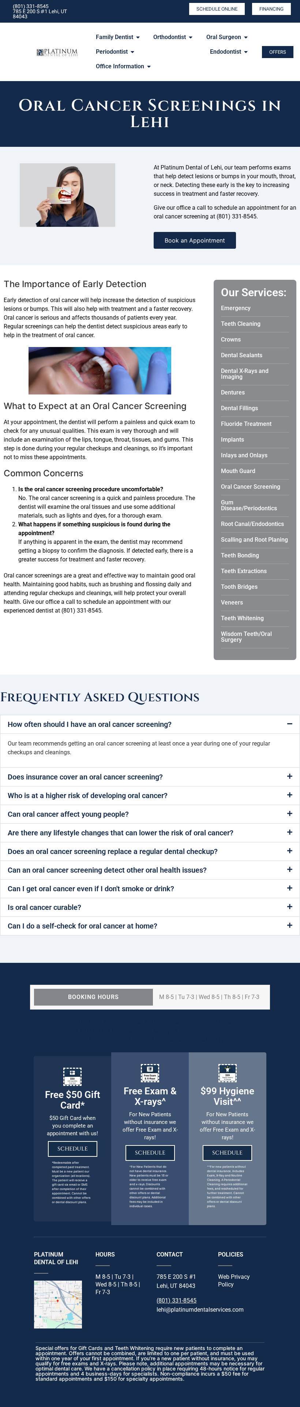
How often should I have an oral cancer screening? (90, 724)
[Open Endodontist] (246, 51)
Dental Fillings (239, 408)
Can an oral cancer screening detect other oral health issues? (107, 870)
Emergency (236, 308)
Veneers (232, 602)
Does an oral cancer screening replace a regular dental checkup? (113, 851)
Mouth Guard (238, 471)
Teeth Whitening (242, 618)
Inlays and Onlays (244, 455)
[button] (150, 724)
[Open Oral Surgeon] (246, 37)
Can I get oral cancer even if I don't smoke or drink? (91, 888)
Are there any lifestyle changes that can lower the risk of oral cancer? (120, 832)
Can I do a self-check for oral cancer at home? (82, 926)
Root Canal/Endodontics (252, 524)
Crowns (231, 339)
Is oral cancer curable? (44, 907)
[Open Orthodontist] (191, 37)
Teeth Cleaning (240, 323)
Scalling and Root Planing (254, 539)
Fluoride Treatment (246, 423)
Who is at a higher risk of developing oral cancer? (88, 795)
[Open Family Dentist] (138, 37)
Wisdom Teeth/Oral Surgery (246, 636)
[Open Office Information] (149, 66)
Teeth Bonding (240, 555)
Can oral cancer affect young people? (68, 814)
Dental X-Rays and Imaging (245, 373)
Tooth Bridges (239, 586)
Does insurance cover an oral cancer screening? (85, 777)
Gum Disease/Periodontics (249, 505)
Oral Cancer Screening (250, 486)
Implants (232, 439)
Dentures (233, 392)
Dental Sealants (241, 355)
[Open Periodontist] (132, 51)
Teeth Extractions (244, 571)
